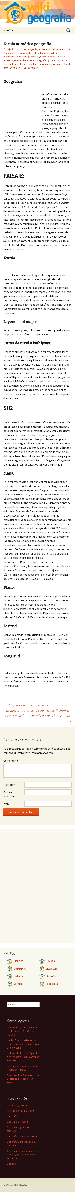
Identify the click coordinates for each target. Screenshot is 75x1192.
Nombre (9, 785)
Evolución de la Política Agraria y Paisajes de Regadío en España (23, 1079)
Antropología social (17, 1105)
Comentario (11, 760)
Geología (11, 1163)
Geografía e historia (17, 1121)
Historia (18, 976)
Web (6, 804)
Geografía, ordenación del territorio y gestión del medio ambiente (22, 1154)
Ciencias (18, 961)
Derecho (18, 983)
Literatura (52, 968)
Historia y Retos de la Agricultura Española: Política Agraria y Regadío (23, 1057)
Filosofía (51, 976)
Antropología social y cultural (22, 1110)
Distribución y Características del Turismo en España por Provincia (22, 1031)
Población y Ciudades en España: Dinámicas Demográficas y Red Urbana (23, 1044)
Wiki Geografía (13, 1184)
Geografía (19, 968)
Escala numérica (32, 67)
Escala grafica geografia (50, 64)
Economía (52, 983)
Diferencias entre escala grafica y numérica (36, 60)
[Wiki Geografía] (37, 13)
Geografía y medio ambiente (22, 1136)
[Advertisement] (22, 107)
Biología (51, 961)
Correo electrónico (11, 794)
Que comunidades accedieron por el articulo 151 (38, 718)
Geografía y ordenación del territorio (46, 49)
